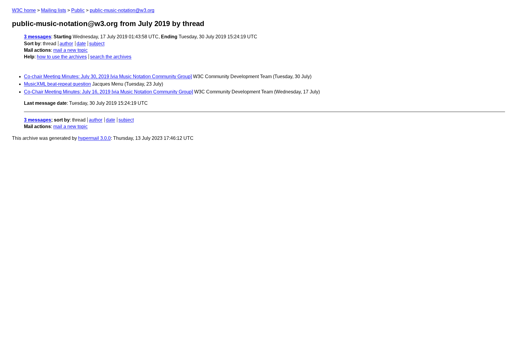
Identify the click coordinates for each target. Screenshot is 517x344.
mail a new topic (70, 50)
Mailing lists (53, 10)
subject (96, 43)
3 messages (37, 36)
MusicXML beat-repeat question (57, 84)
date (81, 43)
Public (78, 10)
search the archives (110, 56)
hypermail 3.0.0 (94, 138)
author (66, 43)
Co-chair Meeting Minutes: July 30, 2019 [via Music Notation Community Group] (108, 76)
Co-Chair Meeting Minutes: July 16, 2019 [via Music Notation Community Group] (108, 91)
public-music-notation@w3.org (122, 10)
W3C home (24, 10)
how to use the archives (62, 56)
